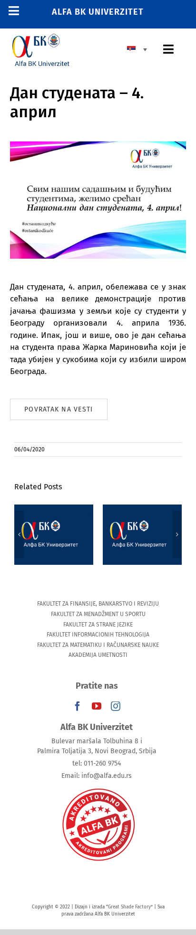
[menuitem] (139, 49)
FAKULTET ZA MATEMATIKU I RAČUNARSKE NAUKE (98, 645)
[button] (19, 534)
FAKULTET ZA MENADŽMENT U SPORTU (98, 614)
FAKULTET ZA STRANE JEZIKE (98, 624)
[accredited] (98, 788)
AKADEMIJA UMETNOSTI (98, 655)
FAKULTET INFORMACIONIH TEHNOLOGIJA (98, 634)
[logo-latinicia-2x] (40, 38)
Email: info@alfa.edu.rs (96, 776)
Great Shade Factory (129, 907)
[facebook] (77, 706)
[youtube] (96, 706)
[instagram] (115, 706)
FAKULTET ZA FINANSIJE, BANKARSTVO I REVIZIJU (98, 603)
